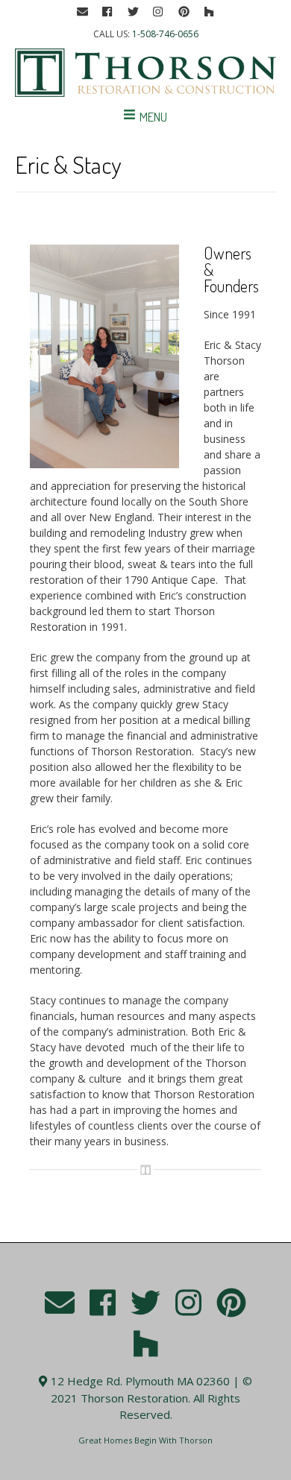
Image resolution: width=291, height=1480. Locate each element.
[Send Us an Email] (82, 12)
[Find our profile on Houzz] (209, 12)
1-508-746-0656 (165, 34)
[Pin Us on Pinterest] (183, 12)
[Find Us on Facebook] (107, 12)
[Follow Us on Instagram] (158, 12)
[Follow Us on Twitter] (133, 12)
